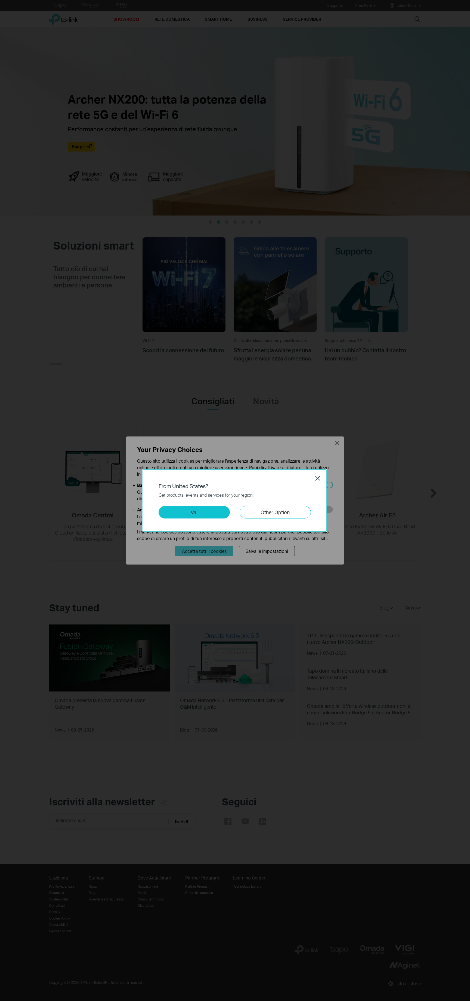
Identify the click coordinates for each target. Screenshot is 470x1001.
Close (317, 478)
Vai (194, 512)
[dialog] (235, 500)
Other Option (275, 512)
